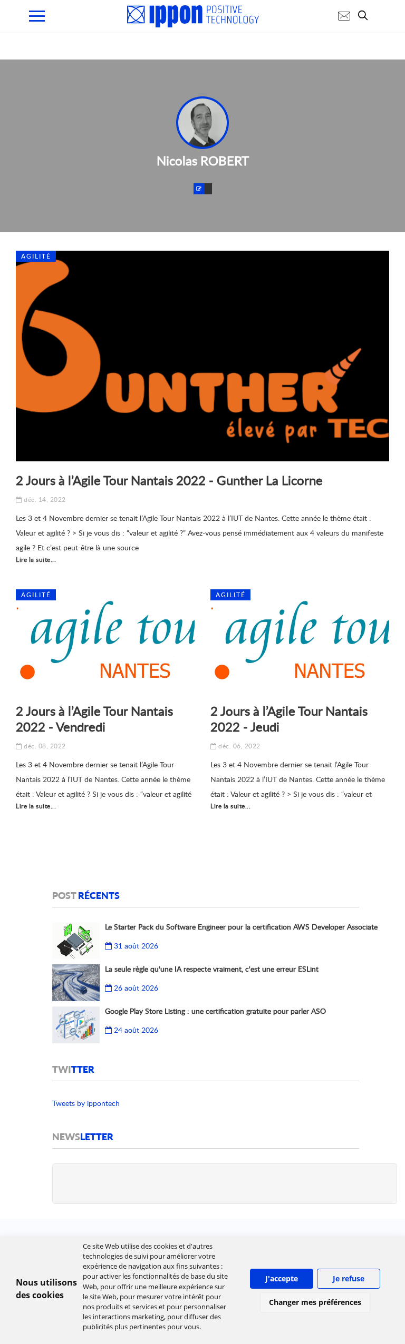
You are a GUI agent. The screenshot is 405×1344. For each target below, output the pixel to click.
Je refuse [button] (348, 1278)
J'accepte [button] (281, 1278)
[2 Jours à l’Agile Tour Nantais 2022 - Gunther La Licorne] (202, 356)
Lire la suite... (36, 559)
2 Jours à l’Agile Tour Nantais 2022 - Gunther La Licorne (169, 480)
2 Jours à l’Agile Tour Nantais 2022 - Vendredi (94, 718)
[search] (365, 15)
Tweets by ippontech (86, 1103)
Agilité (36, 256)
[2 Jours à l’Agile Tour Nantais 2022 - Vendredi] (105, 640)
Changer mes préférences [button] (315, 1302)
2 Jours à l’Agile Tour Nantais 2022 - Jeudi (289, 718)
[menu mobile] (37, 16)
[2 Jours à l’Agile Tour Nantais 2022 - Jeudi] (299, 640)
